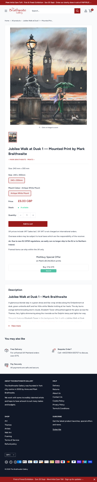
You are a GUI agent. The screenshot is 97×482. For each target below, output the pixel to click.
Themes (8, 425)
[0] (90, 10)
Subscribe (57, 429)
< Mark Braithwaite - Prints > (21, 160)
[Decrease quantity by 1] (20, 215)
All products (16, 21)
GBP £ (8, 455)
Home (7, 21)
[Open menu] (6, 11)
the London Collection (45, 322)
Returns (56, 389)
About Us (56, 393)
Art (6, 421)
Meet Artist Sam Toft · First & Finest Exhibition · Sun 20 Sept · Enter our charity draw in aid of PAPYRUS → (49, 2)
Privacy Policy (59, 405)
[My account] (86, 11)
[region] (48, 479)
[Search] (77, 10)
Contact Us (57, 397)
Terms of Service (12, 440)
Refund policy (11, 444)
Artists (7, 428)
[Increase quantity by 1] (33, 215)
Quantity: (12, 215)
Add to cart (28, 224)
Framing (8, 436)
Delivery (56, 385)
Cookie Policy (58, 401)
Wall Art (8, 432)
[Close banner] (94, 479)
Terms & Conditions (61, 408)
